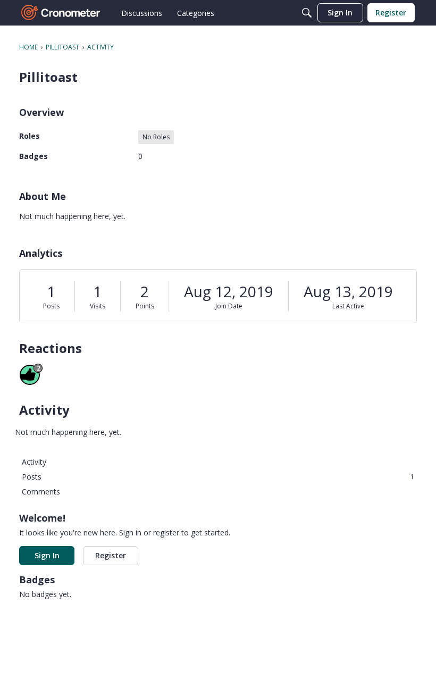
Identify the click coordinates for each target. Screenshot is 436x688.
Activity (34, 462)
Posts (51, 306)
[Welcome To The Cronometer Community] (61, 12)
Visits (97, 306)
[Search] (306, 12)
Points (145, 306)
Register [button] (110, 555)
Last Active (348, 306)
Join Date (228, 306)
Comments (41, 491)
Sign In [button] (47, 555)
